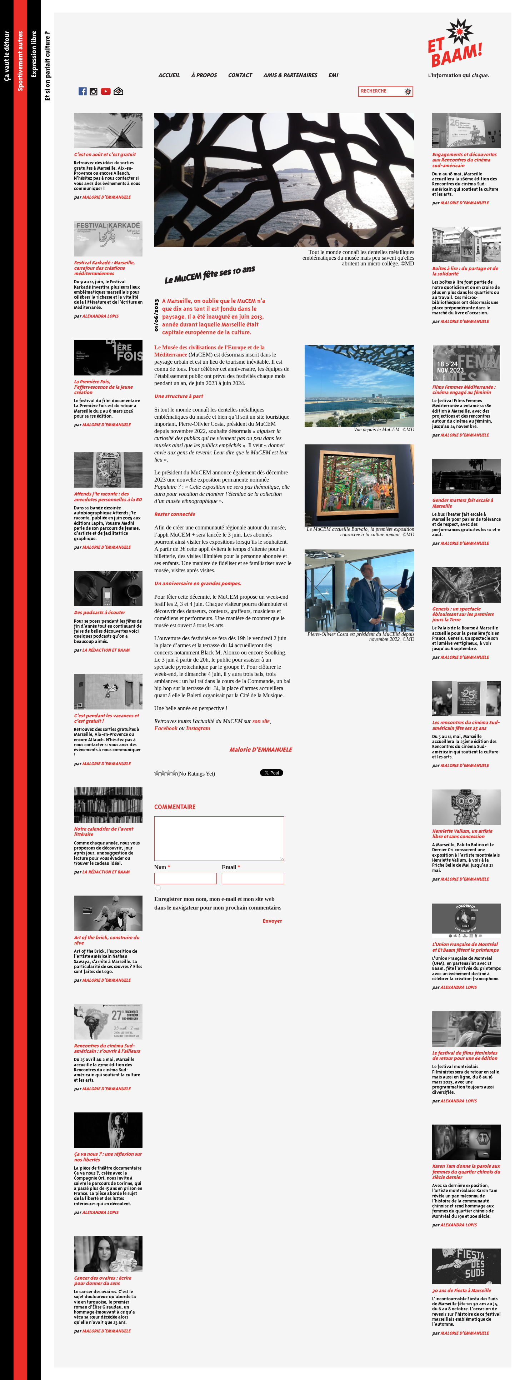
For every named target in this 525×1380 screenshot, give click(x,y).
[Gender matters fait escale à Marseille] (466, 476)
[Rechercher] (408, 91)
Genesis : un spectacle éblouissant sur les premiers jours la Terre (463, 614)
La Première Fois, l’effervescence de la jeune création (103, 387)
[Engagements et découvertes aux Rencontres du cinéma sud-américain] (466, 130)
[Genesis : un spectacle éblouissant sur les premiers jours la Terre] (466, 585)
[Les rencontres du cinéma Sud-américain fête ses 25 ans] (466, 698)
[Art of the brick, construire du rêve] (108, 913)
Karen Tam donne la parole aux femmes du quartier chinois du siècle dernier (466, 1172)
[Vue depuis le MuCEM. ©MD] (359, 386)
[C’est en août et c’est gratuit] (108, 130)
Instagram (198, 728)
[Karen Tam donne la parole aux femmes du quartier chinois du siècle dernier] (466, 1142)
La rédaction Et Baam (106, 650)
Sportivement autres (21, 61)
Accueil (169, 76)
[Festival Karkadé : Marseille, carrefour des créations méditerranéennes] (108, 238)
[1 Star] (157, 773)
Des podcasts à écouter (99, 613)
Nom (162, 867)
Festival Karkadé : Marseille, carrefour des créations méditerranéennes (104, 268)
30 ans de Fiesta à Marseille (461, 1291)
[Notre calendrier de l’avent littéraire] (108, 805)
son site (261, 721)
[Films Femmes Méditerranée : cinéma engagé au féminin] (466, 363)
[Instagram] (94, 92)
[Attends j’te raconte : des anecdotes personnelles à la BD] (108, 470)
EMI (333, 76)
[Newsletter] (118, 92)
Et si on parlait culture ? (48, 66)
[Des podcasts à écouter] (108, 588)
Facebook (166, 728)
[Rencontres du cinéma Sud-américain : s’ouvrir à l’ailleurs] (108, 1022)
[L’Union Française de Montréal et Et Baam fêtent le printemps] (466, 920)
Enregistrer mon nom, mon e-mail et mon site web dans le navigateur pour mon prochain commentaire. (217, 903)
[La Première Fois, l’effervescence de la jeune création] (108, 357)
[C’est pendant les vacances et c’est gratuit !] (108, 691)
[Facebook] (83, 92)
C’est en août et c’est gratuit (104, 155)
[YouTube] (106, 92)
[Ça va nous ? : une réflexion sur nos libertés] (108, 1130)
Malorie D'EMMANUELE (106, 197)
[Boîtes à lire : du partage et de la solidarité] (466, 244)
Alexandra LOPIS (100, 316)
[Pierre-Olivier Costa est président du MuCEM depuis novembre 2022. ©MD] (359, 590)
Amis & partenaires (290, 76)
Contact (240, 76)
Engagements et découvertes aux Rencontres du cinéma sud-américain (464, 160)
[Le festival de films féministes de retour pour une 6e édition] (466, 1029)
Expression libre (34, 54)
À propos (203, 76)
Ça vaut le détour (7, 56)
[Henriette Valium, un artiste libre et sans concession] (466, 807)
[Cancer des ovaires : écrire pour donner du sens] (108, 1253)
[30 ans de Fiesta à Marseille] (466, 1266)
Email (231, 867)
